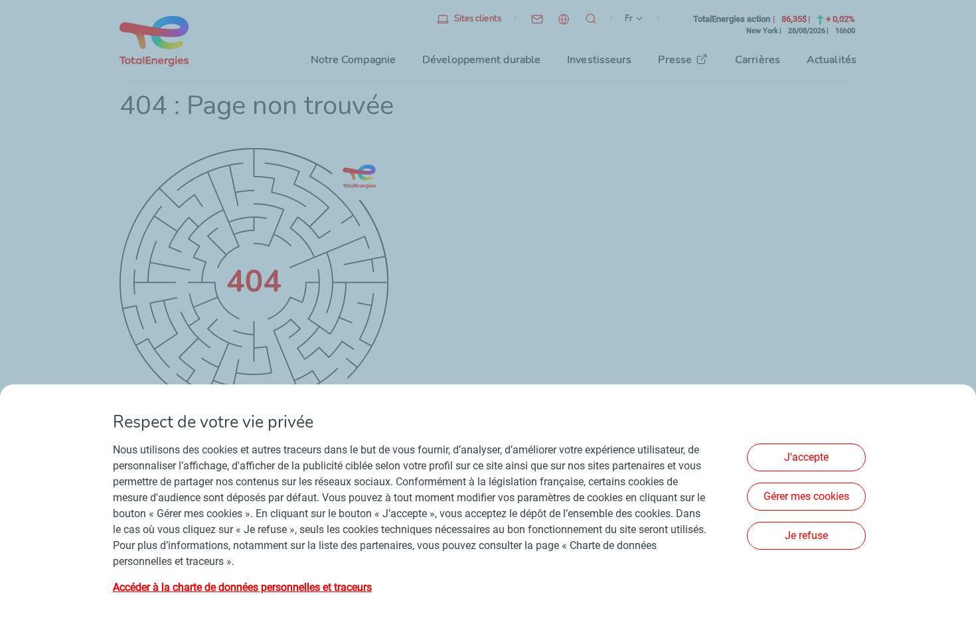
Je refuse (806, 535)
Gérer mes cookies (806, 496)
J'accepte (806, 457)
